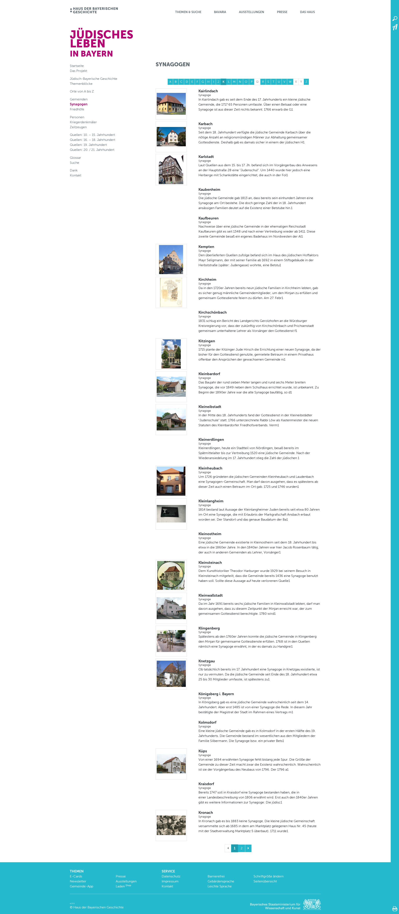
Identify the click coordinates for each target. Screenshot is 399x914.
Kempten (206, 248)
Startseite (77, 66)
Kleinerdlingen (211, 441)
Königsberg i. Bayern (216, 696)
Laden (123, 886)
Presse (282, 12)
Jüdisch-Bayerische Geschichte (93, 78)
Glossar (75, 157)
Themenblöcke (81, 83)
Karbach (205, 125)
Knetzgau (206, 663)
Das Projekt (78, 71)
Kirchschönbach (212, 314)
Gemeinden (78, 99)
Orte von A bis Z (82, 91)
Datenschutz (171, 876)
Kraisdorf (206, 786)
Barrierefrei (216, 876)
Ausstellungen (251, 12)
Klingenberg (209, 630)
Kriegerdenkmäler (83, 122)
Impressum (170, 881)
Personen (77, 117)
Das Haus (307, 12)
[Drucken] (395, 909)
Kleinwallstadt (210, 597)
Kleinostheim (209, 536)
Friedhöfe (77, 109)
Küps (204, 753)
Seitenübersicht (265, 881)
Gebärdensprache (221, 881)
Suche (74, 162)
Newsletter (78, 881)
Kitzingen (206, 343)
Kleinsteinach (210, 564)
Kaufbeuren (208, 220)
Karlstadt (206, 158)
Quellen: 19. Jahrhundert (88, 145)
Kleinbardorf (209, 375)
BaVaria (220, 12)
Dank (74, 170)
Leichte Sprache (220, 886)
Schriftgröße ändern (268, 876)
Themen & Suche (188, 12)
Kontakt (75, 175)
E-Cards (76, 876)
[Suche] (395, 19)
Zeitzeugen (78, 127)
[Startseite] (94, 10)
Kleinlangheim (210, 503)
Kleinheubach (210, 470)
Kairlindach (208, 93)
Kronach (205, 814)
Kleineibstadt (209, 408)
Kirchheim (207, 281)
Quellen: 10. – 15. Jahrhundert (92, 135)
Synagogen (78, 104)
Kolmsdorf (207, 724)
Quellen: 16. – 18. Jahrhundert (92, 140)
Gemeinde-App (81, 886)
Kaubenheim (209, 191)
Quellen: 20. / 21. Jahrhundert (92, 150)
